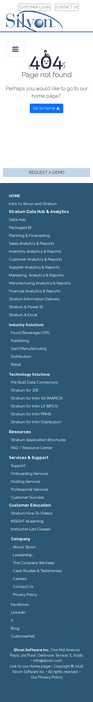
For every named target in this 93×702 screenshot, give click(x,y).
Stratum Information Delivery (34, 299)
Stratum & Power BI (26, 307)
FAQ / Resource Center (31, 448)
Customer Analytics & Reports (35, 259)
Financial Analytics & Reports (34, 291)
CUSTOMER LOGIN (34, 7)
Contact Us (23, 586)
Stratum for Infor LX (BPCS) (34, 406)
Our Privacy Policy (46, 677)
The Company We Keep (34, 563)
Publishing (20, 340)
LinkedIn (18, 612)
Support (18, 465)
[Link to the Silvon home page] (40, 17)
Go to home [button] (44, 108)
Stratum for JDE (25, 390)
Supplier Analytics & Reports (34, 267)
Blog (15, 628)
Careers (20, 579)
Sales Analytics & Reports (31, 243)
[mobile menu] (15, 49)
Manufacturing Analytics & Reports (40, 283)
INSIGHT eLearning (27, 521)
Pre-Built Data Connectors (34, 382)
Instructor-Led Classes (30, 529)
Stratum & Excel (23, 315)
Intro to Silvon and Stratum (33, 204)
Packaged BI (20, 227)
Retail (16, 364)
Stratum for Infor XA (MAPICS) (37, 398)
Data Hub (17, 219)
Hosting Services (25, 481)
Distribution (21, 356)
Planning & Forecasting (29, 235)
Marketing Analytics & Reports (36, 275)
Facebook (20, 604)
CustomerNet (23, 636)
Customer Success (27, 497)
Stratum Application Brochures (38, 440)
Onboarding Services (29, 473)
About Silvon (24, 547)
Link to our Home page (30, 666)
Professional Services (29, 489)
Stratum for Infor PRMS (31, 414)
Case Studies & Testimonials (37, 571)
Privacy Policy (25, 594)
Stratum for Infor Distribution (36, 422)
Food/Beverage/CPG (30, 333)
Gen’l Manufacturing (29, 348)
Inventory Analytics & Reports (35, 251)
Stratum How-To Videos (31, 513)
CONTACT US (67, 7)
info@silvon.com (47, 660)
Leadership (22, 555)
